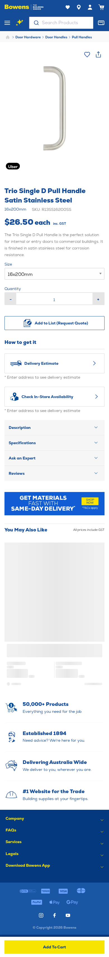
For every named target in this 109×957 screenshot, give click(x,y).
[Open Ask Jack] (20, 23)
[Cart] (101, 7)
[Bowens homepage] (24, 7)
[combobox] (61, 23)
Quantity (12, 288)
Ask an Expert (22, 458)
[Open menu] (7, 23)
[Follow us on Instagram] (41, 915)
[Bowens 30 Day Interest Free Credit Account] (28, 891)
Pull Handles (82, 37)
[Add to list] (87, 54)
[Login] (90, 7)
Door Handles (56, 37)
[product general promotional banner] (54, 503)
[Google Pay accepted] (72, 902)
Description (20, 427)
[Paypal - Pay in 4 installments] (37, 902)
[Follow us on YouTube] (68, 915)
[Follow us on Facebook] (54, 915)
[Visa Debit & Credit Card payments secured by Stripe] (63, 891)
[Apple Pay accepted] (54, 902)
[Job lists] (67, 7)
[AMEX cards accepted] (45, 891)
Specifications (22, 442)
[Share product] (98, 54)
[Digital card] (101, 22)
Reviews (17, 473)
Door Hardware (28, 37)
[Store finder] (78, 7)
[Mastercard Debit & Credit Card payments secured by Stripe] (81, 891)
